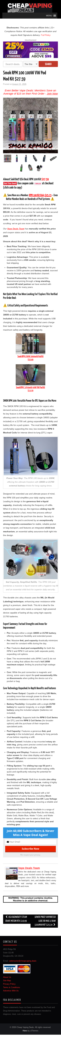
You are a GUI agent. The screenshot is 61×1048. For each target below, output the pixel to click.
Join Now (52, 93)
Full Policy (45, 35)
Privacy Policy (9, 984)
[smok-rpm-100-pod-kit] (30, 125)
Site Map (7, 981)
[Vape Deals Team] (12, 873)
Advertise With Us (11, 991)
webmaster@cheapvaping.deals (22, 961)
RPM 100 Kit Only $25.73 (40, 195)
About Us (7, 977)
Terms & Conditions (11, 987)
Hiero (25, 1031)
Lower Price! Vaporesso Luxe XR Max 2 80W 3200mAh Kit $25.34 (45, 921)
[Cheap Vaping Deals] (29, 7)
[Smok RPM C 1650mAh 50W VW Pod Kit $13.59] (30, 374)
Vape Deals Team (29, 868)
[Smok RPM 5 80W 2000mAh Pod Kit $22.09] (30, 343)
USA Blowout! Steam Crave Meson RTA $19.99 (16, 919)
